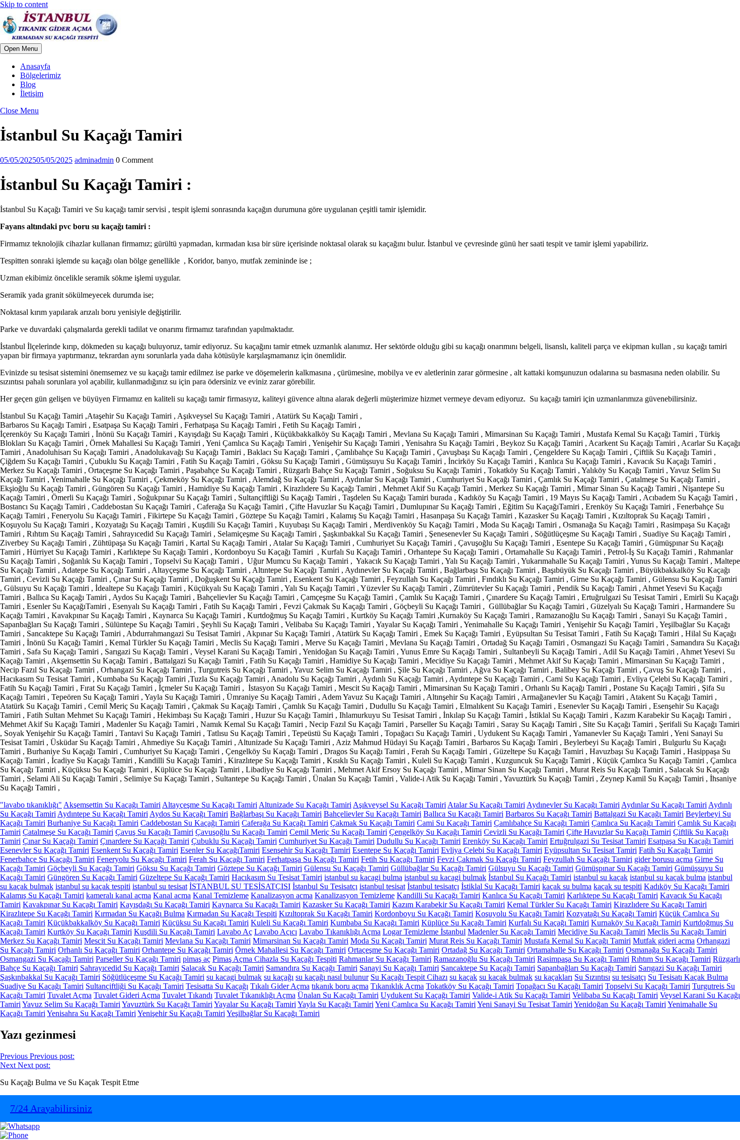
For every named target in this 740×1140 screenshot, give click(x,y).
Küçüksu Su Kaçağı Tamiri (205, 922)
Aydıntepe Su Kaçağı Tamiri (102, 814)
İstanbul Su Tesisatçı (324, 886)
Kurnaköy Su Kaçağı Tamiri (636, 922)
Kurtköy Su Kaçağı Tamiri (89, 931)
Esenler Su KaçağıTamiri (220, 850)
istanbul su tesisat (159, 886)
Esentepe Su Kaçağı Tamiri (395, 850)
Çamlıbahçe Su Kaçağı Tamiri (541, 823)
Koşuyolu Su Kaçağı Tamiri (519, 913)
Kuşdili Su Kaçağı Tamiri (174, 931)
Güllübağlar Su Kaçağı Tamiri (438, 868)
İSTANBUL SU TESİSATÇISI (239, 886)
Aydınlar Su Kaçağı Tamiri (664, 804)
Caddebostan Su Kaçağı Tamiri (190, 823)
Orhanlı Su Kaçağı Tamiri (99, 950)
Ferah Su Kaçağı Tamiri (227, 859)
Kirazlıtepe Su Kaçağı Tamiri (46, 913)
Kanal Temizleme (221, 895)
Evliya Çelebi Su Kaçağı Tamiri (491, 850)
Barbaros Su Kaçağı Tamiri (548, 814)
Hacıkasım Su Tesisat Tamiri (277, 877)
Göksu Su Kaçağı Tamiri (175, 868)
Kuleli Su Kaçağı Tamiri (289, 922)
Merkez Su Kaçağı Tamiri (41, 940)
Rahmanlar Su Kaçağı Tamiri (385, 959)
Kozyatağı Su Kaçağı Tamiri (611, 913)
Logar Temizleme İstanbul (424, 931)
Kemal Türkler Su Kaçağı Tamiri (559, 904)
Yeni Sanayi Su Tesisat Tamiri (524, 1004)
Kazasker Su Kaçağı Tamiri (346, 904)
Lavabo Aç (234, 931)
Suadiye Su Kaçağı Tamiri (42, 986)
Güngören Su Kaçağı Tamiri (92, 877)
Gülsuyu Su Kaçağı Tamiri (530, 868)
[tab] (21, 48)
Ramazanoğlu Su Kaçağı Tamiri (484, 959)
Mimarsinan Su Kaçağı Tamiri (300, 940)
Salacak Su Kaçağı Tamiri (222, 968)
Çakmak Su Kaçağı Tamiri (372, 823)
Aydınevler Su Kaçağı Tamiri (573, 804)
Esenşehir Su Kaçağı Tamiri (306, 850)
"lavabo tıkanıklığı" (31, 804)
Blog (28, 84)
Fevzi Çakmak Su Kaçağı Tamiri (489, 859)
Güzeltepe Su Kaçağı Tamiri (184, 877)
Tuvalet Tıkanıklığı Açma (254, 995)
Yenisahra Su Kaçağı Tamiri (91, 1013)
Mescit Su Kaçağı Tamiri (123, 940)
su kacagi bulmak (234, 977)
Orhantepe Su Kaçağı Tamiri (187, 950)
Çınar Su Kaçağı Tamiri (60, 841)
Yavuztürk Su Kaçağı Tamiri (167, 1004)
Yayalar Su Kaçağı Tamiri (255, 1004)
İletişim (31, 93)
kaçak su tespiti (618, 886)
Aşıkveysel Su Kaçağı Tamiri (399, 804)
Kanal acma (172, 895)
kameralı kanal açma (118, 895)
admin (94, 160)
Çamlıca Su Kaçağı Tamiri (633, 823)
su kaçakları (553, 977)
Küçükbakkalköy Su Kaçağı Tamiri (103, 922)
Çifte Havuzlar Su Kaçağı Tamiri (618, 832)
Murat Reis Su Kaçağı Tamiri (475, 940)
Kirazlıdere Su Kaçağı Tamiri (660, 904)
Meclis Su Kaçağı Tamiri (686, 931)
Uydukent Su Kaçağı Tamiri (425, 995)
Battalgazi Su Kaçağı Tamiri (639, 814)
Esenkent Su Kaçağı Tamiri (134, 850)
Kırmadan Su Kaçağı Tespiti (232, 913)
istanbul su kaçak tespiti (92, 886)
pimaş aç (196, 959)
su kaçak (463, 977)
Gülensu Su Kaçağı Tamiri (346, 868)
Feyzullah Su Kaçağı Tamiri (587, 859)
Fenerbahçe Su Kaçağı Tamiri (47, 859)
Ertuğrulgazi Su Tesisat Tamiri (598, 841)
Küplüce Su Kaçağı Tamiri (463, 922)
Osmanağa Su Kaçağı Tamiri (671, 950)
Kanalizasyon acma (282, 895)
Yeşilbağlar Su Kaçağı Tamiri (273, 1013)
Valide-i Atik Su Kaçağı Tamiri (521, 995)
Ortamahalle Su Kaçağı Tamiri (575, 950)
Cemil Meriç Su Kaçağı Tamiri (338, 832)
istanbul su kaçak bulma (668, 877)
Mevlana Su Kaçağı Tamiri (208, 940)
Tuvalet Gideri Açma (127, 995)
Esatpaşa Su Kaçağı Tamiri (690, 841)
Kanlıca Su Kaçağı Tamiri (523, 895)
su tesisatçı (629, 977)
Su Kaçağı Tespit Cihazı (409, 977)
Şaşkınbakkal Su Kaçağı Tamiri (50, 977)
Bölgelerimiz (40, 75)
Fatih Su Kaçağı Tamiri (676, 850)
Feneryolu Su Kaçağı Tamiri (142, 859)
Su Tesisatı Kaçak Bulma (688, 977)
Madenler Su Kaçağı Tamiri (512, 931)
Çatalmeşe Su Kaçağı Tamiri (68, 832)
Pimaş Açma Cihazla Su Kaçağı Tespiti (274, 959)
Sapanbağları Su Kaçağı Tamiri (586, 968)
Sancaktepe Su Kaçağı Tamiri (488, 968)
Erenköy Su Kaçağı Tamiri (505, 841)
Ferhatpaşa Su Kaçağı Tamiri (313, 859)
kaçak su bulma (566, 886)
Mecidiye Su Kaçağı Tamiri (601, 931)
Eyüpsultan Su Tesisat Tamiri (590, 850)
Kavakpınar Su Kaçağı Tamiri (70, 904)
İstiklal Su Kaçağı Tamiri (500, 886)
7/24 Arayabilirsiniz (51, 1108)
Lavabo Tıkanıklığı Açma (340, 931)
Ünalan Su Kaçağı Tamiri (338, 995)
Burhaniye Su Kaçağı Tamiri (92, 823)
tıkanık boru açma (340, 986)
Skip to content (24, 4)
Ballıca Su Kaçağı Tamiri (463, 814)
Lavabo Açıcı (275, 931)
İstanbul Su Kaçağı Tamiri (529, 877)
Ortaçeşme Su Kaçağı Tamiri (393, 950)
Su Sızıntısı (592, 977)
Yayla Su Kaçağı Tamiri (336, 1004)
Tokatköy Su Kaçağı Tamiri (470, 986)
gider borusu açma (663, 859)
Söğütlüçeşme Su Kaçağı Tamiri (153, 977)
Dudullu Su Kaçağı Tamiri (419, 841)
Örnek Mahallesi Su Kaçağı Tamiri (290, 950)
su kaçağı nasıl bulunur (331, 977)
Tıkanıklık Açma (397, 986)
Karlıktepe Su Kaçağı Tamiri (612, 895)
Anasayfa (35, 66)
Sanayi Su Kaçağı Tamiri (399, 968)
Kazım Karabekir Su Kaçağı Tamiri (448, 904)
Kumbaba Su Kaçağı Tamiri (374, 922)
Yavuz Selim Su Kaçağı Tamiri (71, 1004)
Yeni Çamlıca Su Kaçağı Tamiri (425, 1004)
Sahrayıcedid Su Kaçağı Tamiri (129, 968)
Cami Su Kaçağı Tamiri (454, 823)
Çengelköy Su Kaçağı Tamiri (435, 832)
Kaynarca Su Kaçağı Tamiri (256, 904)
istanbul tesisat (382, 886)
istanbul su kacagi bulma (363, 877)
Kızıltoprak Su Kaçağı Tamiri (326, 913)
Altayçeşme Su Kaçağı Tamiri (209, 804)
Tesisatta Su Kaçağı (217, 986)
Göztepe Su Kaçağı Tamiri (259, 868)
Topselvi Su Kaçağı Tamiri (647, 986)
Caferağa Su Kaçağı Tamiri (285, 823)
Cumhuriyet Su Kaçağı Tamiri (327, 841)
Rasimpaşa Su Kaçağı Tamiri (583, 959)
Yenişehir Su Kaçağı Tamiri (181, 1013)
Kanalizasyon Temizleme (355, 895)
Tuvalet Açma (69, 995)
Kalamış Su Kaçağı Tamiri (42, 895)
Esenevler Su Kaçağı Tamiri (44, 850)
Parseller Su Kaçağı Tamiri (138, 959)
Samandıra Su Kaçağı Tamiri (311, 968)
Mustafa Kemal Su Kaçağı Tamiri (577, 940)
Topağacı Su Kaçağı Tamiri (559, 986)
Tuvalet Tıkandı (187, 995)
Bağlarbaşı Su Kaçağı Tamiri (276, 814)
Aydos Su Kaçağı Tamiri (189, 814)
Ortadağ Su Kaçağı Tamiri (483, 950)
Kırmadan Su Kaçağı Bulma (140, 913)
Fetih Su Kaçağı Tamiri (398, 859)
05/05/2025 (36, 160)
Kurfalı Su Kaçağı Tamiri (548, 922)
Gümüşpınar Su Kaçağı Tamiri (624, 868)
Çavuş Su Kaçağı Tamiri (154, 832)
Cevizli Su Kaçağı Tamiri (524, 832)
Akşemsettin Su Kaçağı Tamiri (112, 804)
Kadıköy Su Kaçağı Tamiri (686, 886)
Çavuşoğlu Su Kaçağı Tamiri (241, 832)
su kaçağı (278, 977)
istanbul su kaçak (600, 877)
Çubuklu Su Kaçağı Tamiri (234, 841)
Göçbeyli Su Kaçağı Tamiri (90, 868)
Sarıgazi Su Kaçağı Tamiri (680, 968)
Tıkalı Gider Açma (280, 986)
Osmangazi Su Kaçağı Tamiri (47, 959)
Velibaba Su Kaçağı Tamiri (615, 995)
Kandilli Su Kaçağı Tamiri (438, 895)
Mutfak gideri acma (664, 940)
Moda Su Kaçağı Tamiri (388, 940)
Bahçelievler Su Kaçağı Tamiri (372, 814)
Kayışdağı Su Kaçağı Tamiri (165, 904)
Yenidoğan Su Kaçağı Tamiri (620, 1004)
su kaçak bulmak (506, 977)
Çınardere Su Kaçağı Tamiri (144, 841)
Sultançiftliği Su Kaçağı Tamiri (135, 986)
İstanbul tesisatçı (433, 886)
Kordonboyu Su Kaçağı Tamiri (424, 913)
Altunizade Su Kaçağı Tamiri (305, 804)
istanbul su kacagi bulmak (445, 877)
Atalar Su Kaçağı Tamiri (486, 804)
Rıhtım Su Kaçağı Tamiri (671, 959)
